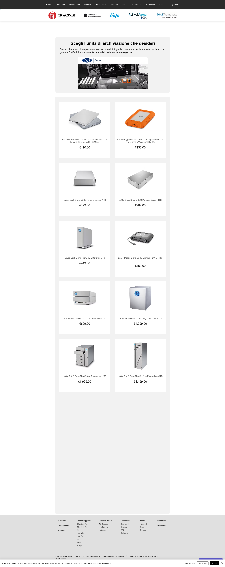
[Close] (222, 563)
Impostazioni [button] (190, 563)
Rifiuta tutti (202, 563)
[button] (88, 4)
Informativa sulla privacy (102, 563)
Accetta (214, 563)
